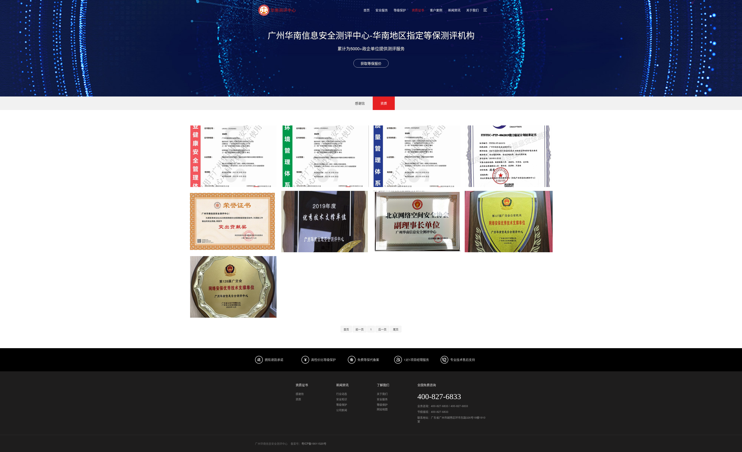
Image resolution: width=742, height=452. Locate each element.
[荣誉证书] (233, 221)
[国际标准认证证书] (325, 156)
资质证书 (418, 10)
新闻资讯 (454, 10)
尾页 (395, 329)
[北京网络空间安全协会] (417, 221)
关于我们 (472, 10)
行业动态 (341, 394)
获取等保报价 (371, 63)
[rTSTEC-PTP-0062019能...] (509, 156)
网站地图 (382, 409)
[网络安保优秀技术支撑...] (509, 221)
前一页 (360, 329)
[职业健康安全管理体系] (233, 156)
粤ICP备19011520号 (313, 443)
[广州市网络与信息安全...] (325, 221)
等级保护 (400, 10)
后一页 (382, 329)
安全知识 (341, 399)
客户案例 (436, 10)
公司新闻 (341, 410)
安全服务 (381, 10)
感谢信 (360, 103)
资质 (383, 103)
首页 (366, 10)
